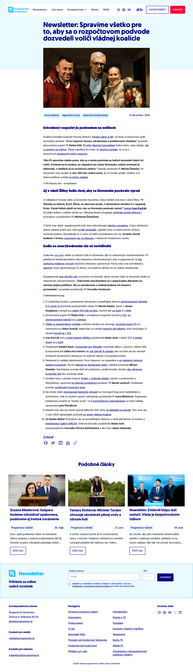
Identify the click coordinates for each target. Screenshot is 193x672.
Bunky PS (118, 640)
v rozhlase (80, 320)
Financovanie (75, 623)
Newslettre (119, 634)
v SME (127, 311)
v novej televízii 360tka (77, 338)
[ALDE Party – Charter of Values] (138, 10)
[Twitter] (53, 443)
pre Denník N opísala (101, 351)
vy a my (59, 255)
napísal (135, 208)
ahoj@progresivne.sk (20, 621)
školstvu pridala (108, 150)
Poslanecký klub (76, 10)
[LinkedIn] (60, 443)
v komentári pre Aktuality (88, 347)
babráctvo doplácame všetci (91, 365)
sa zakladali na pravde (118, 410)
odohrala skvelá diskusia (126, 213)
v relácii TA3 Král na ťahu (84, 311)
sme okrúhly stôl (68, 277)
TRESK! (106, 10)
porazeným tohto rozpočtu (72, 154)
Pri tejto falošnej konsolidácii (99, 145)
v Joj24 (59, 342)
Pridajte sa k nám (77, 651)
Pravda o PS (119, 618)
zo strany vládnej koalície (97, 415)
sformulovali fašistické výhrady (80, 392)
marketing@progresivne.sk (24, 655)
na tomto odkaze (78, 177)
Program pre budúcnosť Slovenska (87, 640)
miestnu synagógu (117, 226)
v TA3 (123, 315)
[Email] (67, 443)
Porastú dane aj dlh (102, 137)
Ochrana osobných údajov (83, 612)
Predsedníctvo (40, 10)
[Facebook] (45, 443)
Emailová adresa (77, 571)
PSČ (145, 571)
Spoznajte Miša (76, 634)
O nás (71, 629)
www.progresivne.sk (89, 664)
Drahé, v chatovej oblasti (95, 379)
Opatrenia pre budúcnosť (82, 646)
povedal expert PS (126, 324)
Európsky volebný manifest (128, 629)
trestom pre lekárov (114, 329)
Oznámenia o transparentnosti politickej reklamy (130, 653)
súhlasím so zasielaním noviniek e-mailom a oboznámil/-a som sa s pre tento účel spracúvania (103, 585)
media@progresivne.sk (22, 638)
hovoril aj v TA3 (62, 333)
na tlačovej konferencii (84, 383)
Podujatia (118, 623)
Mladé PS (118, 646)
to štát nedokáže (86, 230)
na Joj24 (116, 311)
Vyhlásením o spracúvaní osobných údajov (91, 586)
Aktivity (94, 10)
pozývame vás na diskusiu (79, 238)
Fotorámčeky (120, 612)
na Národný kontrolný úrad (70, 388)
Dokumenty (74, 618)
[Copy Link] (75, 443)
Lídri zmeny (57, 10)
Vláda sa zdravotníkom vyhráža (62, 324)
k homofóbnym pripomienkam (108, 401)
